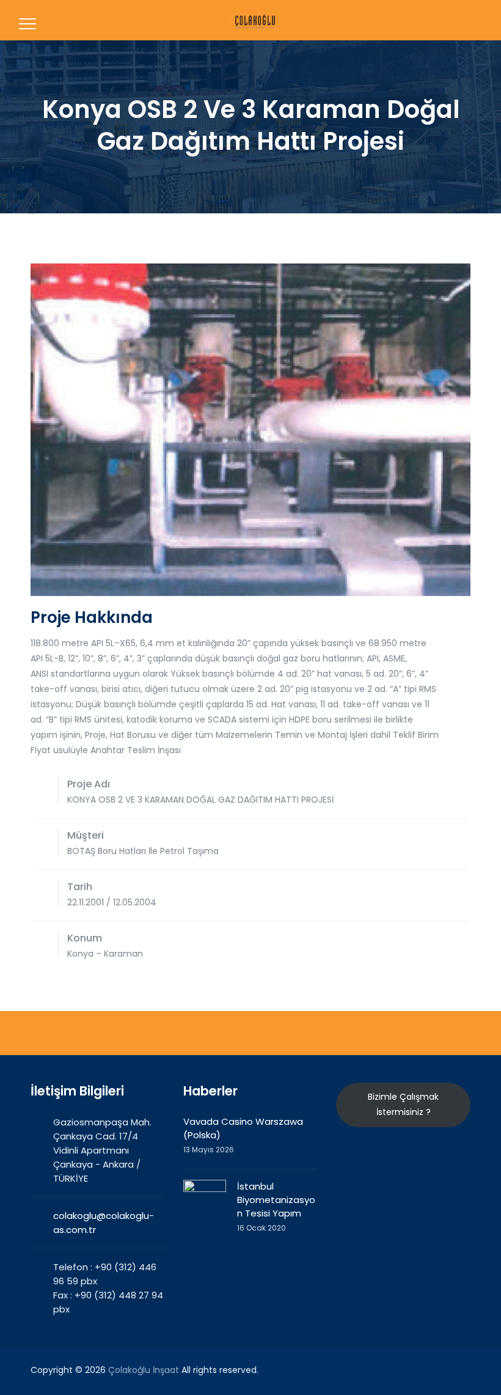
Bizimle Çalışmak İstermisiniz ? (403, 1104)
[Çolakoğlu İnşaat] (249, 20)
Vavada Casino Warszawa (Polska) (243, 1128)
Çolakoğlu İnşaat (143, 1370)
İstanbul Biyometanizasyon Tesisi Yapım (276, 1200)
